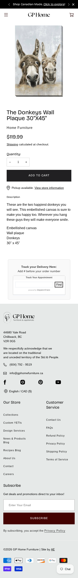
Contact (8, 466)
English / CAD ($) (20, 391)
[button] (71, 15)
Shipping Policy (56, 451)
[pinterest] (40, 382)
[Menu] (6, 14)
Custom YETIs (12, 422)
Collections (10, 414)
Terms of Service (57, 459)
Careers (8, 474)
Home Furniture (20, 128)
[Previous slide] (9, 4)
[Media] (39, 61)
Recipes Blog (12, 450)
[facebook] (4, 382)
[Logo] (39, 15)
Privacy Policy (55, 443)
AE (53, 549)
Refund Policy (55, 435)
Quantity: (14, 154)
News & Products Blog (14, 440)
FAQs (49, 427)
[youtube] (58, 382)
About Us (9, 458)
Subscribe (39, 518)
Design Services (14, 430)
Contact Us (53, 419)
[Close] (73, 4)
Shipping (12, 144)
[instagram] (22, 382)
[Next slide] (68, 4)
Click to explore (53, 4)
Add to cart (39, 175)
